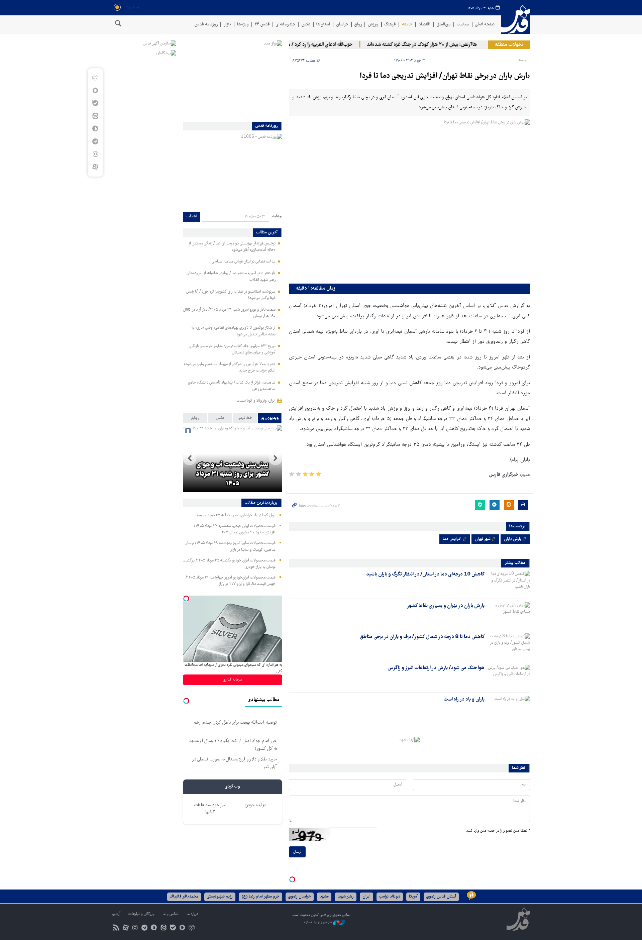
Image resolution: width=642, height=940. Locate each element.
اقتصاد (424, 24)
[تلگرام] (95, 141)
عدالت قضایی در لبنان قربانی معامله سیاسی (244, 262)
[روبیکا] (95, 78)
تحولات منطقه (509, 44)
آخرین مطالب (267, 233)
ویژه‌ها (243, 24)
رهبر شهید (345, 897)
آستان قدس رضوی (441, 897)
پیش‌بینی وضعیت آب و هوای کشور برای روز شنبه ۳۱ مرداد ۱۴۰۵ (232, 474)
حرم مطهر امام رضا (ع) (260, 897)
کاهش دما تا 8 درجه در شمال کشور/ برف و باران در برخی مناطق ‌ (422, 637)
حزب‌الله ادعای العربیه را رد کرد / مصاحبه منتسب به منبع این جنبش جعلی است (289, 44)
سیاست (463, 24)
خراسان (342, 24)
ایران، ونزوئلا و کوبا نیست (256, 401)
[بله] (95, 103)
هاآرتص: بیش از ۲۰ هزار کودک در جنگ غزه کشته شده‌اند (434, 44)
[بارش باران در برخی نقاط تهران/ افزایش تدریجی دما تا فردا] (409, 199)
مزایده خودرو (255, 805)
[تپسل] (292, 879)
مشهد (324, 897)
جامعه (407, 24)
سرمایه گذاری (232, 680)
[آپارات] (95, 167)
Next (189, 458)
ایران (366, 897)
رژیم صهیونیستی (220, 897)
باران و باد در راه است (464, 699)
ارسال (297, 852)
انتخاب (192, 216)
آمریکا (413, 897)
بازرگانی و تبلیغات (141, 914)
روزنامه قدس (206, 24)
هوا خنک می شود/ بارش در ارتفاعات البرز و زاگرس (436, 668)
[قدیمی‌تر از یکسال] (508, 582)
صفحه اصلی (485, 24)
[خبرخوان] (116, 928)
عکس (305, 24)
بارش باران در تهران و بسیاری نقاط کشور (446, 606)
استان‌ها (323, 24)
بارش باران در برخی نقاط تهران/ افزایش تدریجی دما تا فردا (445, 76)
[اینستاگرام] (95, 154)
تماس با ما (171, 914)
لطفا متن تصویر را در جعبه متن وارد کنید (498, 831)
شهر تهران (483, 539)
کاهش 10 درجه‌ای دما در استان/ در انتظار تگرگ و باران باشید (425, 574)
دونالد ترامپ (389, 897)
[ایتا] (95, 116)
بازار (227, 24)
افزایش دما (452, 539)
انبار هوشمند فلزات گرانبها (210, 809)
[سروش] (95, 129)
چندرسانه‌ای (285, 24)
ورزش (373, 24)
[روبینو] (95, 91)
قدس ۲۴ (262, 24)
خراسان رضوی (299, 897)
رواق (358, 24)
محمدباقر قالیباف (184, 897)
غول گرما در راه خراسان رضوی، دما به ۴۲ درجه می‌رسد (236, 515)
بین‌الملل (443, 24)
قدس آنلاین (515, 19)
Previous (275, 458)
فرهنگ (390, 24)
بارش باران (513, 539)
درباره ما (192, 914)
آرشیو (116, 914)
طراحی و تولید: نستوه (318, 922)
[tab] (270, 418)
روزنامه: (276, 216)
